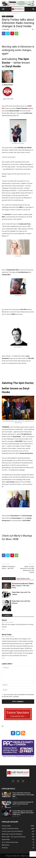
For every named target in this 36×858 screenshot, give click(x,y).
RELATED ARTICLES (8, 578)
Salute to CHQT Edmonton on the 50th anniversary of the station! (27, 569)
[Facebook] (4, 33)
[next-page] (6, 610)
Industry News (15, 13)
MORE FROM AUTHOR (23, 578)
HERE (16, 539)
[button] (3, 9)
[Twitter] (8, 33)
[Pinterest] (12, 33)
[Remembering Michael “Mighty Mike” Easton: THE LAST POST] (6, 585)
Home (3, 13)
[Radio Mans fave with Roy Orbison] (6, 606)
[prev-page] (3, 610)
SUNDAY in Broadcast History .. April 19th (8, 567)
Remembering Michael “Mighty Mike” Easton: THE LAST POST (23, 586)
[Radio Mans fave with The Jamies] (6, 594)
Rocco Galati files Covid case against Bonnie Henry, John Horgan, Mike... (23, 794)
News (8, 13)
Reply (3, 629)
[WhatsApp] (16, 33)
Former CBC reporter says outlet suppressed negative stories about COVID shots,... (23, 812)
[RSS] (18, 781)
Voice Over (6, 29)
